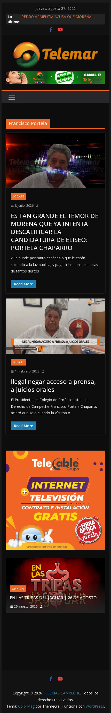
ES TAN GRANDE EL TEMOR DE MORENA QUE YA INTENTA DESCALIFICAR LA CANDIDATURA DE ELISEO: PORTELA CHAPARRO (54, 231)
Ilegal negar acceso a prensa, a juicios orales (53, 385)
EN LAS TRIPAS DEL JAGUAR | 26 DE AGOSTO (53, 598)
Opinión (18, 589)
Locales (18, 196)
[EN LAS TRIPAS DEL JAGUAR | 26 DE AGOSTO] (55, 561)
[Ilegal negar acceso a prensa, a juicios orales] (55, 326)
